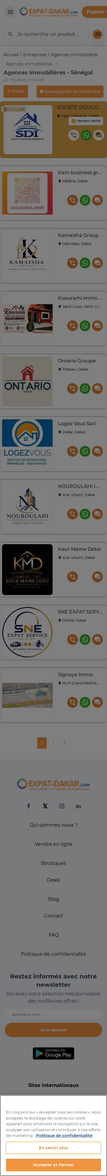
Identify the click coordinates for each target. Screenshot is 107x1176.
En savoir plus (53, 1147)
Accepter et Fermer (53, 1164)
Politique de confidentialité (64, 1135)
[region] (53, 1135)
